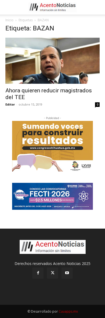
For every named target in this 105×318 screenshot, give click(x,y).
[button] (9, 7)
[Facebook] (38, 273)
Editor (10, 104)
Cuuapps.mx (68, 311)
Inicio (9, 20)
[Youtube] (67, 273)
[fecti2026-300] (52, 196)
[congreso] (52, 146)
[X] (52, 273)
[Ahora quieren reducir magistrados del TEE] (52, 61)
